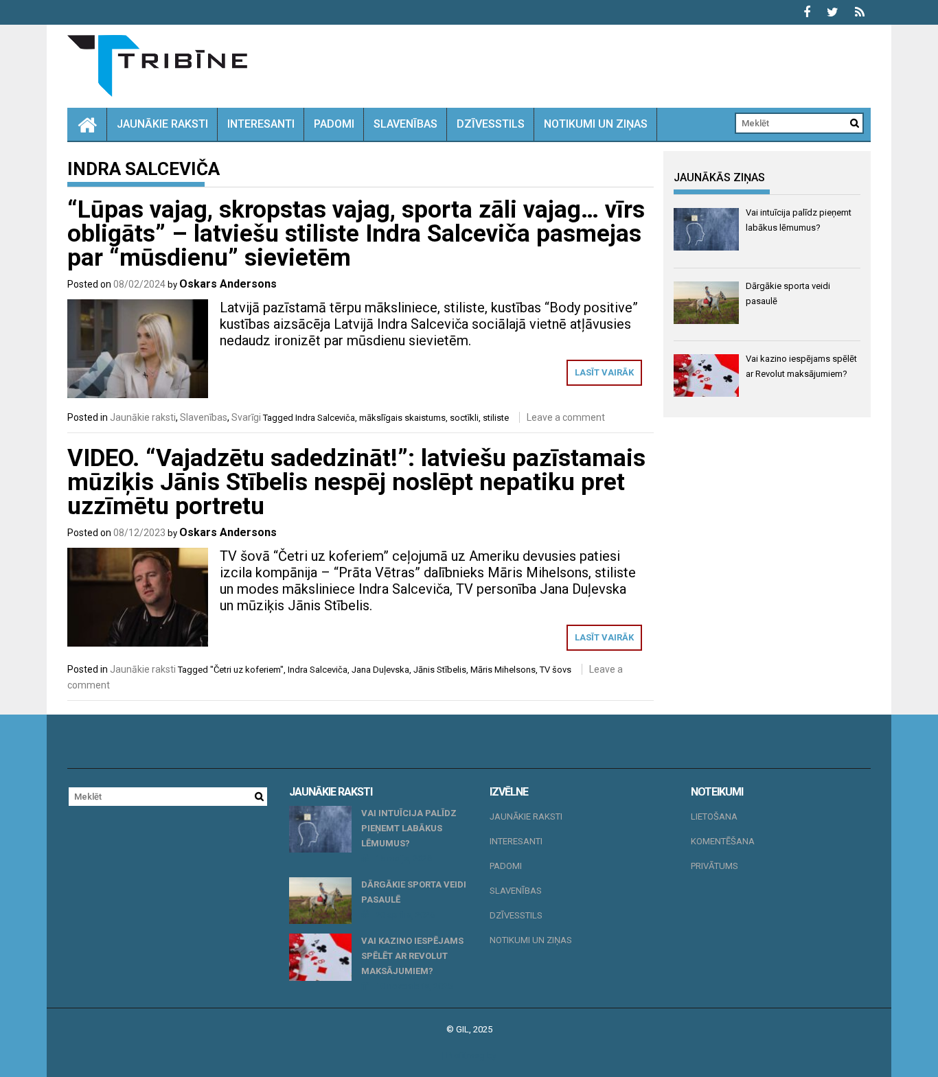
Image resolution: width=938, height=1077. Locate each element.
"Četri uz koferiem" (247, 669)
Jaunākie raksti (162, 123)
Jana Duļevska (380, 669)
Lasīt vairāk (604, 372)
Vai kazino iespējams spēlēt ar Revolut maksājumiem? (412, 956)
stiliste (496, 418)
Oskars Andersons (228, 283)
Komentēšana (723, 841)
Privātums (714, 866)
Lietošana (714, 816)
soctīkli (464, 418)
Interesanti (261, 123)
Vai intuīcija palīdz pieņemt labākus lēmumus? (409, 828)
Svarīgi (246, 417)
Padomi (334, 123)
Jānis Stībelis (439, 669)
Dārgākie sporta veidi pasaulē (413, 892)
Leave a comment (566, 417)
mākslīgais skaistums (402, 418)
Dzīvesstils (491, 123)
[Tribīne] (87, 124)
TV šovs (555, 669)
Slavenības (405, 123)
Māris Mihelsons (503, 669)
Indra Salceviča (325, 418)
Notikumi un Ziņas (596, 123)
